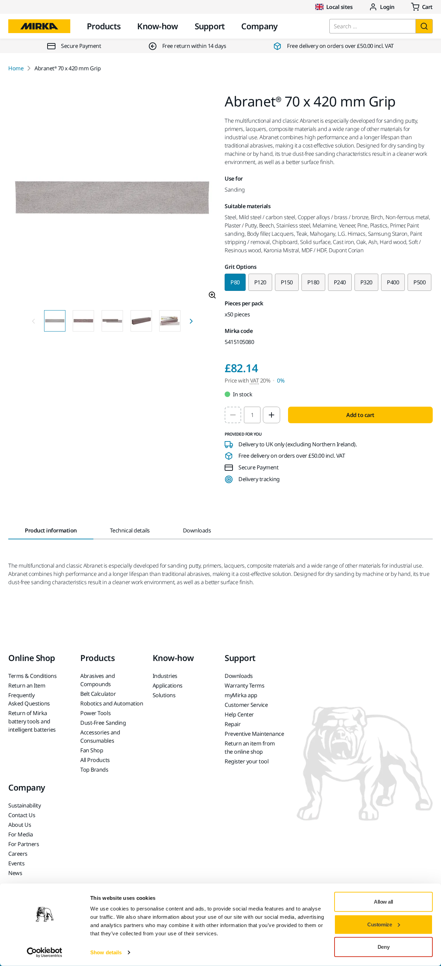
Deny (383, 947)
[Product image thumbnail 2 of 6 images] (83, 321)
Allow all (383, 902)
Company (259, 26)
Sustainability (24, 805)
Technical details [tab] (130, 530)
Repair (232, 724)
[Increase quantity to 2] (271, 415)
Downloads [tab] (197, 530)
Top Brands (94, 769)
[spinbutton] (252, 415)
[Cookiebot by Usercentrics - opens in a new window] (44, 952)
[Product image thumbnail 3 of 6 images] (112, 321)
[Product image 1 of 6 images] (112, 199)
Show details (106, 952)
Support (210, 26)
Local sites (339, 7)
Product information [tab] (51, 530)
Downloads (239, 676)
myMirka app (241, 695)
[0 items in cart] (422, 7)
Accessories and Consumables (100, 736)
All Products (95, 760)
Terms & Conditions (32, 676)
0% (280, 380)
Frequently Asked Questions (29, 699)
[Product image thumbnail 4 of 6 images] (141, 321)
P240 (340, 282)
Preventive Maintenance (254, 734)
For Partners (23, 844)
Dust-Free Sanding (103, 722)
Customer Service (246, 705)
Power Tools (95, 713)
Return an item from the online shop (250, 747)
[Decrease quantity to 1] (233, 415)
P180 (313, 282)
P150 (287, 282)
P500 (419, 282)
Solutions (164, 695)
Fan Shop (91, 750)
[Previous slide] (33, 321)
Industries (165, 676)
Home (15, 68)
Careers (18, 853)
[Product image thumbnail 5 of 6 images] (170, 321)
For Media (20, 834)
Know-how (157, 26)
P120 (260, 282)
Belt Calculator (98, 694)
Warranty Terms (244, 685)
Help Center (239, 714)
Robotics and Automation (111, 703)
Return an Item (26, 685)
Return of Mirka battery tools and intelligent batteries (32, 721)
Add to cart (360, 415)
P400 (393, 282)
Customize (379, 924)
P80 (235, 282)
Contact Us (21, 815)
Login (387, 7)
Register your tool (246, 761)
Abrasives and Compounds (97, 680)
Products (104, 26)
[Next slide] (191, 321)
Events (16, 863)
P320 (366, 282)
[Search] (424, 26)
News (15, 873)
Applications (168, 685)
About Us (19, 824)
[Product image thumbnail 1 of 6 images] (54, 321)
